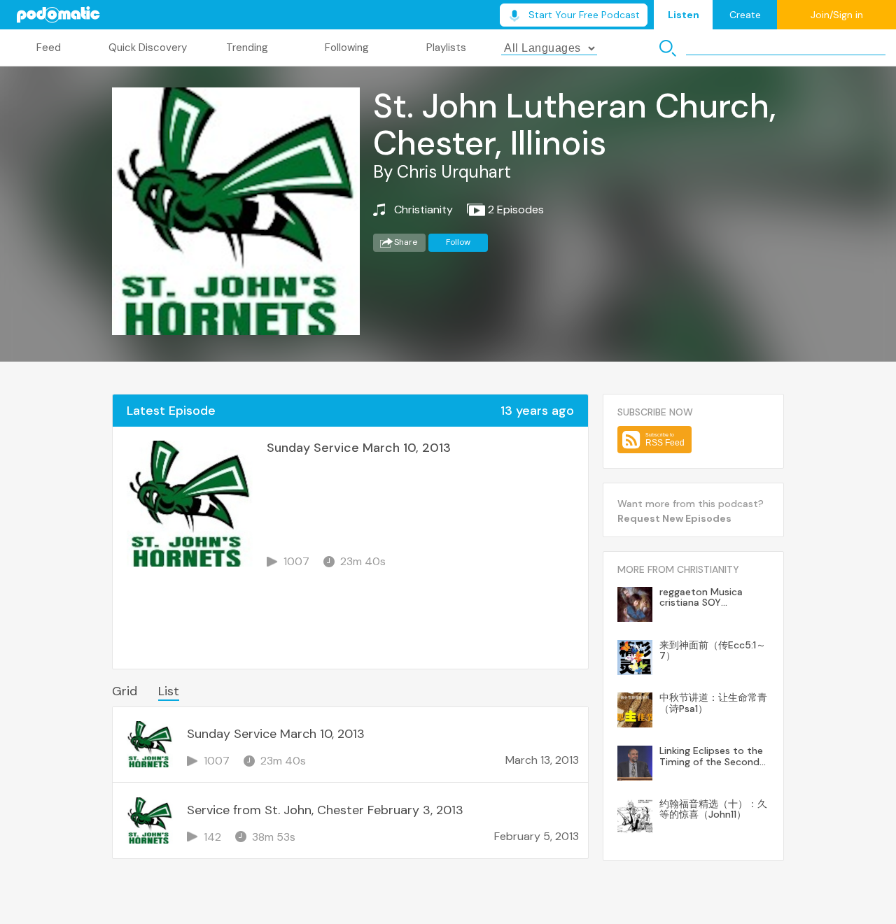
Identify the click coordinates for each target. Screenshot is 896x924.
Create (745, 14)
